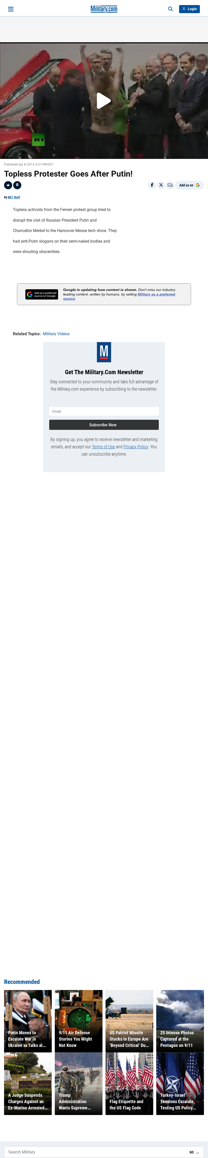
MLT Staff (14, 197)
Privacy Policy (136, 446)
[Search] (170, 9)
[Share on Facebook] (152, 185)
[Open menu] (10, 9)
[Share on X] (161, 185)
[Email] (170, 185)
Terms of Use (103, 446)
